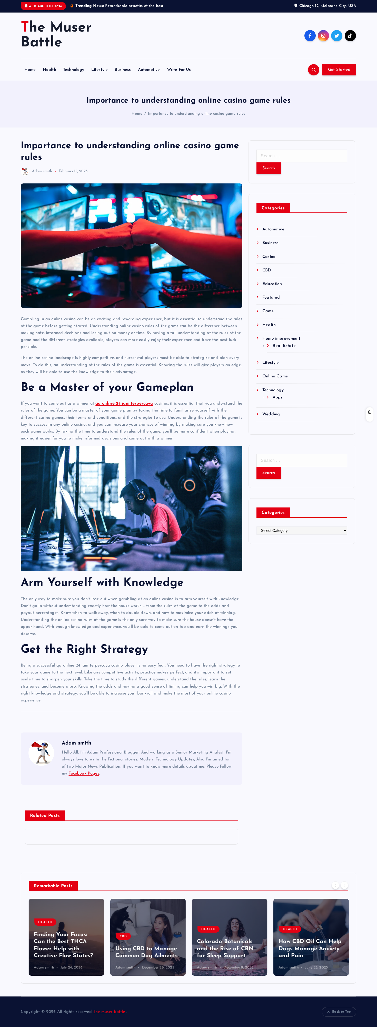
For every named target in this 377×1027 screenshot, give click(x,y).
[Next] (344, 885)
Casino (268, 257)
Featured (271, 298)
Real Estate (284, 346)
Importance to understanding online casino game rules (196, 114)
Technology (73, 70)
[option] (66, 937)
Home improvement (281, 339)
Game (268, 311)
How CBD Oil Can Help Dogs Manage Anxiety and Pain (310, 949)
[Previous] (335, 885)
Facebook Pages (83, 773)
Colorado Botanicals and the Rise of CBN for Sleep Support (225, 949)
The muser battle (109, 1012)
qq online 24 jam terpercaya (124, 404)
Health (49, 70)
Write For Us (179, 70)
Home (30, 70)
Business (123, 70)
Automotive (149, 70)
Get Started (339, 70)
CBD (266, 270)
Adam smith (42, 171)
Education (272, 284)
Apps (278, 397)
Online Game (275, 376)
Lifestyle (99, 70)
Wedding (271, 414)
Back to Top (341, 1011)
